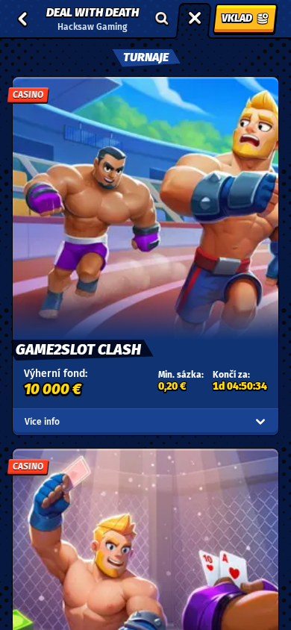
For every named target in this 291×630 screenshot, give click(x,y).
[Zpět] (22, 18)
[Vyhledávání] (161, 18)
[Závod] (194, 18)
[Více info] (260, 422)
